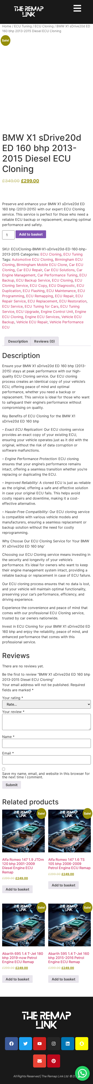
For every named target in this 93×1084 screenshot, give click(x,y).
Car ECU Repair (29, 270)
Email (8, 753)
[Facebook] (11, 1043)
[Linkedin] (67, 1043)
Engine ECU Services (42, 317)
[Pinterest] (53, 1061)
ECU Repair (64, 296)
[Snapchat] (81, 1043)
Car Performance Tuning (57, 275)
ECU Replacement (42, 301)
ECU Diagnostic (62, 285)
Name (8, 736)
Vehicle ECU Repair (32, 322)
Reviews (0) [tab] (44, 341)
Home (6, 26)
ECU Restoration (73, 301)
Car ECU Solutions (59, 270)
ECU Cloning (44, 26)
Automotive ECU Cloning (32, 259)
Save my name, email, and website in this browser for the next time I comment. (46, 775)
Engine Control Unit (57, 311)
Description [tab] (18, 341)
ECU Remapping (39, 296)
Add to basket (31, 234)
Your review (13, 711)
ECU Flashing (34, 291)
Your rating (12, 698)
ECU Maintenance (61, 291)
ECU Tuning (23, 26)
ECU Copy (38, 285)
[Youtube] (39, 1043)
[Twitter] (25, 1043)
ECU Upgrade (27, 311)
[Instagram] (53, 1043)
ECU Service (12, 306)
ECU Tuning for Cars (41, 306)
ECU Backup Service (33, 280)
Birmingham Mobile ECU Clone (42, 264)
